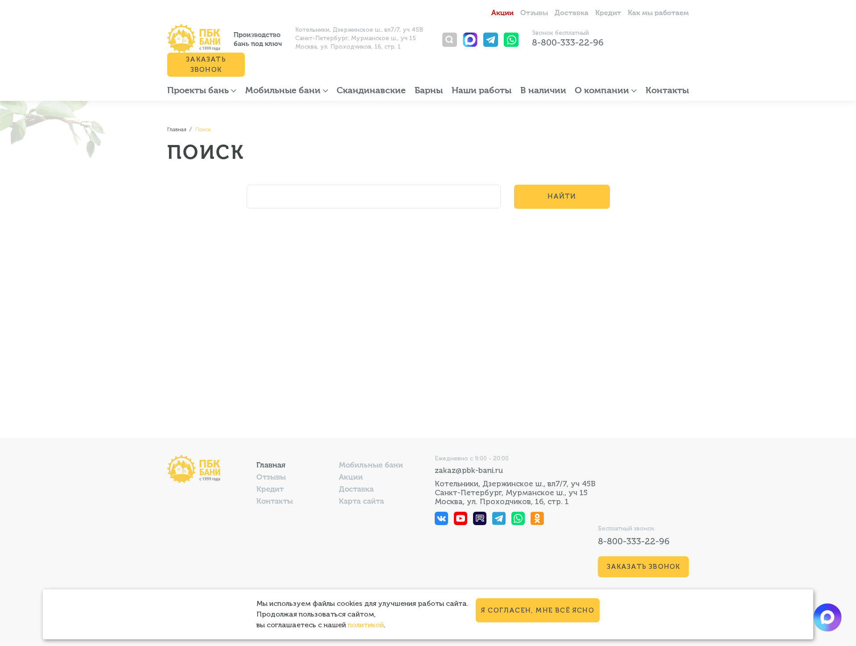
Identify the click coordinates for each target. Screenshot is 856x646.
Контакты (667, 91)
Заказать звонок (206, 64)
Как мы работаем (658, 13)
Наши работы (481, 91)
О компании (603, 91)
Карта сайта (361, 501)
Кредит (608, 13)
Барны (429, 91)
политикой (366, 625)
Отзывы (534, 13)
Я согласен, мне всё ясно (537, 610)
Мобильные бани (284, 91)
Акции (502, 13)
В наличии (543, 91)
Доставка (571, 13)
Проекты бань (199, 91)
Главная (270, 465)
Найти (561, 196)
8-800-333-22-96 (568, 42)
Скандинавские (371, 91)
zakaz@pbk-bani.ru (469, 470)
